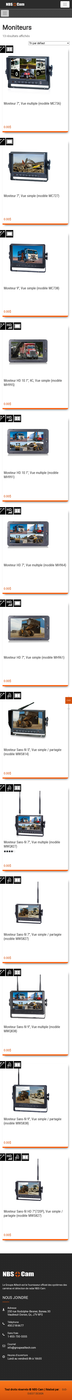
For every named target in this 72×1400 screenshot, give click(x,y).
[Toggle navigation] (64, 4)
